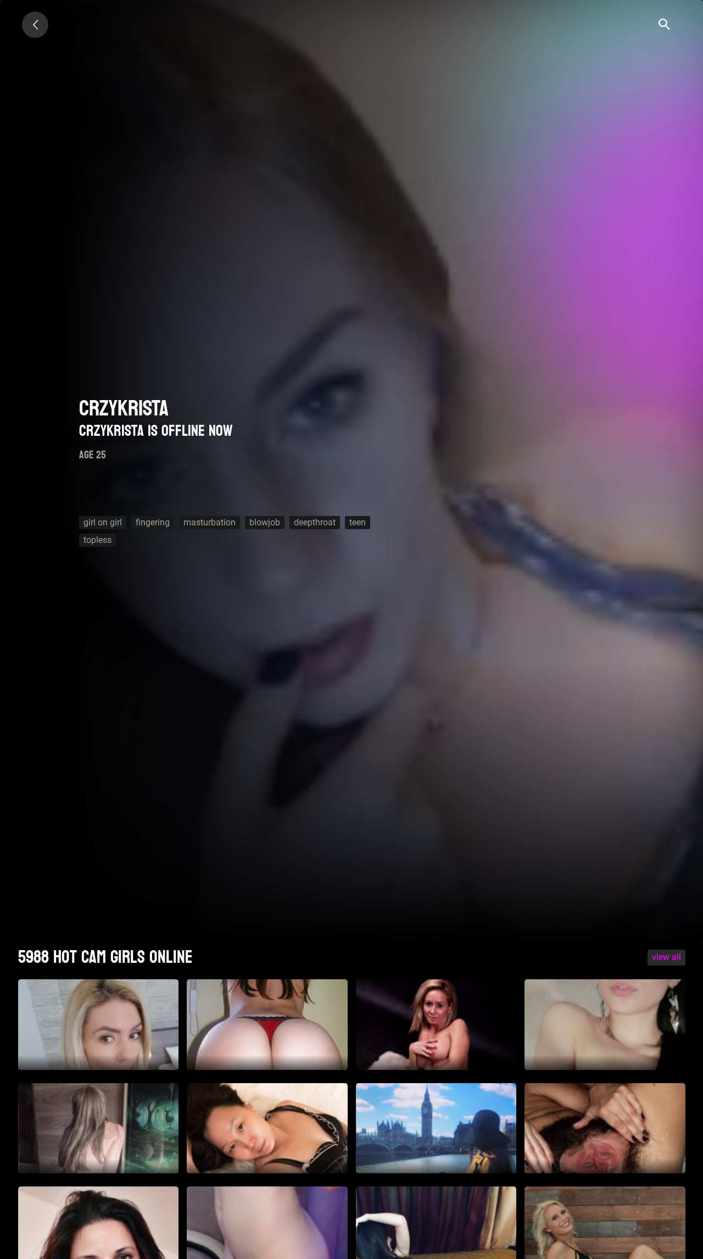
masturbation (209, 522)
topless (97, 540)
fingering (153, 522)
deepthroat (315, 522)
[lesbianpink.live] (35, 25)
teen (357, 522)
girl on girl (102, 522)
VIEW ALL (666, 957)
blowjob (264, 522)
